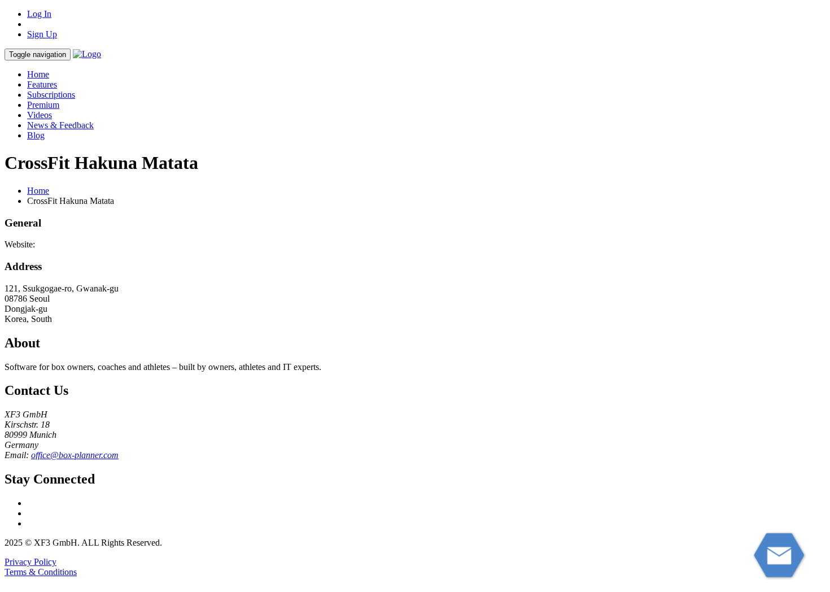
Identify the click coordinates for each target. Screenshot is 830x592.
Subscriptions (51, 94)
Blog (36, 135)
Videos (39, 115)
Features (42, 84)
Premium (43, 105)
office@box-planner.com (75, 455)
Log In (39, 14)
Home (38, 74)
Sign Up (42, 34)
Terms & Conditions (41, 572)
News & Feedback (60, 125)
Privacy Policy (30, 562)
